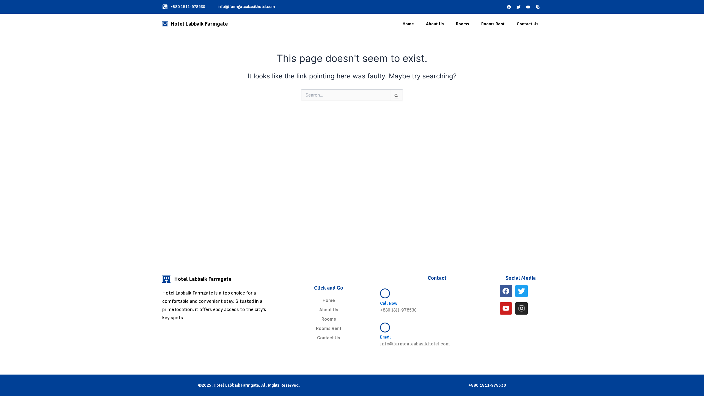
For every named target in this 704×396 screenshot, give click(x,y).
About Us (435, 24)
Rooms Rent (493, 24)
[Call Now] (385, 293)
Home (408, 24)
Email (385, 337)
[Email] (385, 327)
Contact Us (527, 24)
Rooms (462, 24)
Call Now (388, 303)
